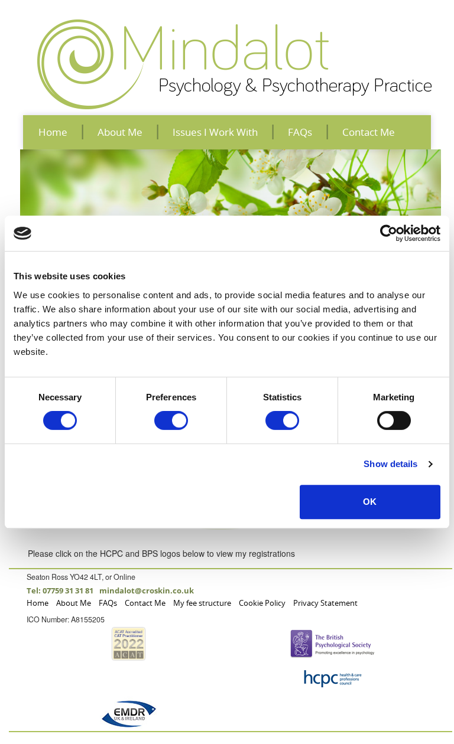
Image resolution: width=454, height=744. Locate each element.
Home (52, 132)
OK (370, 502)
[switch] (171, 420)
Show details (390, 464)
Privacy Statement (325, 603)
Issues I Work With (215, 132)
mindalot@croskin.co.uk (146, 590)
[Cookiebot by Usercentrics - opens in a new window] (388, 233)
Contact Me (368, 132)
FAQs (300, 132)
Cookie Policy (262, 603)
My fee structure (202, 603)
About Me (120, 132)
